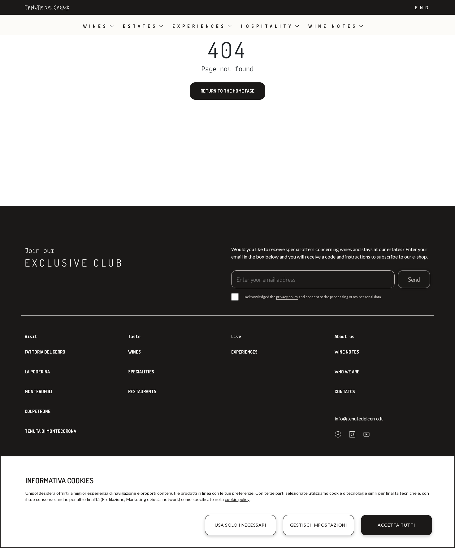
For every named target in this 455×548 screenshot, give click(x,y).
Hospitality (267, 26)
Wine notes (333, 26)
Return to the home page (227, 91)
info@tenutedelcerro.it (359, 418)
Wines (95, 26)
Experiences (199, 26)
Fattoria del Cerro (45, 351)
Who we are (347, 371)
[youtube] (366, 434)
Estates (140, 26)
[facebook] (338, 434)
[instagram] (352, 434)
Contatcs (345, 391)
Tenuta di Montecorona (50, 431)
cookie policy (237, 499)
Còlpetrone (37, 411)
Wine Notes (347, 351)
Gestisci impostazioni (318, 525)
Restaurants (142, 391)
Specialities (141, 371)
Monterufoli (38, 391)
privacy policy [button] (287, 296)
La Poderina (37, 371)
